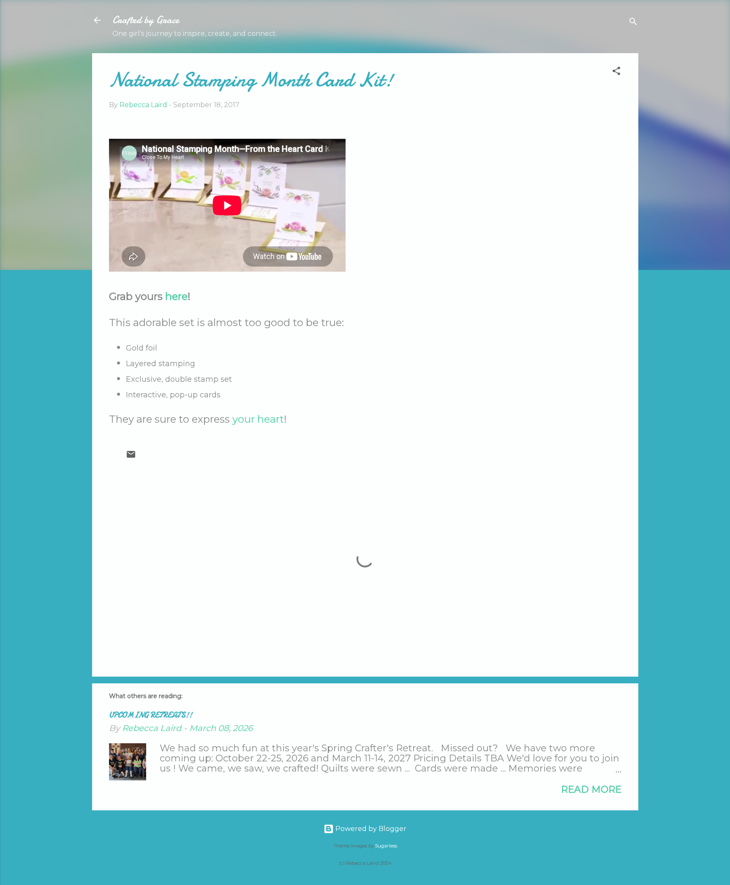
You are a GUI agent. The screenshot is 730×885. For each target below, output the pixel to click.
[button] (616, 72)
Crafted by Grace (145, 20)
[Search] (633, 23)
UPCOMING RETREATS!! (150, 715)
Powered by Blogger (370, 829)
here (176, 296)
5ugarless (386, 846)
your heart (258, 419)
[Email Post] (131, 457)
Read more (591, 789)
